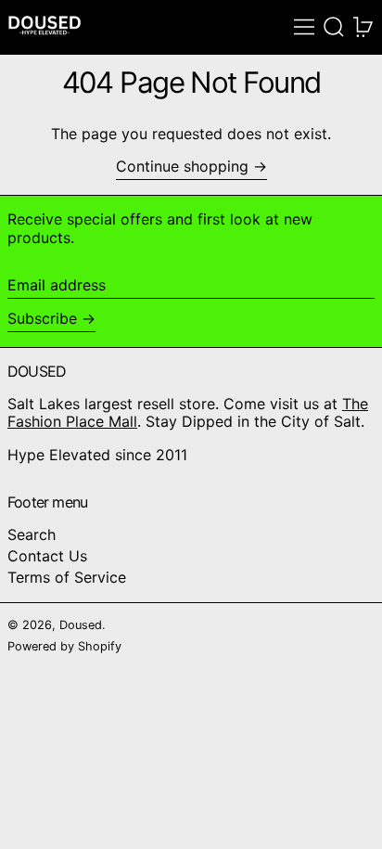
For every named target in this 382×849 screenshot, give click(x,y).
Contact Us (47, 556)
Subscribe (42, 318)
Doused (80, 625)
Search (31, 534)
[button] (334, 27)
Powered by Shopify (64, 646)
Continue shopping (182, 166)
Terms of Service (66, 577)
